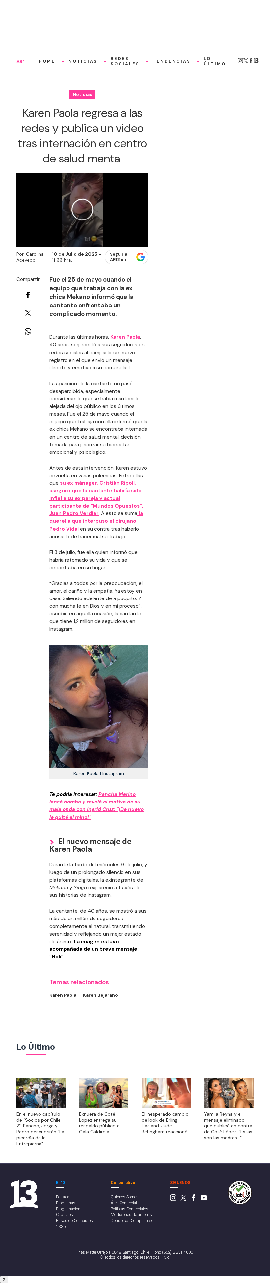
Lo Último (215, 61)
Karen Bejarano (100, 995)
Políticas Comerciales (129, 1208)
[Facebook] (251, 62)
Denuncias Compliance (131, 1220)
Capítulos (64, 1214)
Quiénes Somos (125, 1196)
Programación (68, 1208)
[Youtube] (204, 1199)
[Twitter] (245, 62)
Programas (65, 1202)
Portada (62, 1196)
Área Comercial (124, 1202)
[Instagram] (240, 62)
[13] (256, 62)
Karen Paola (125, 337)
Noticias (82, 61)
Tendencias (172, 61)
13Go (61, 1226)
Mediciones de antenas (131, 1214)
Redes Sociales (125, 61)
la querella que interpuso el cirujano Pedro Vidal (96, 521)
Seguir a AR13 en (118, 257)
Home (47, 61)
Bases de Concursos (74, 1220)
